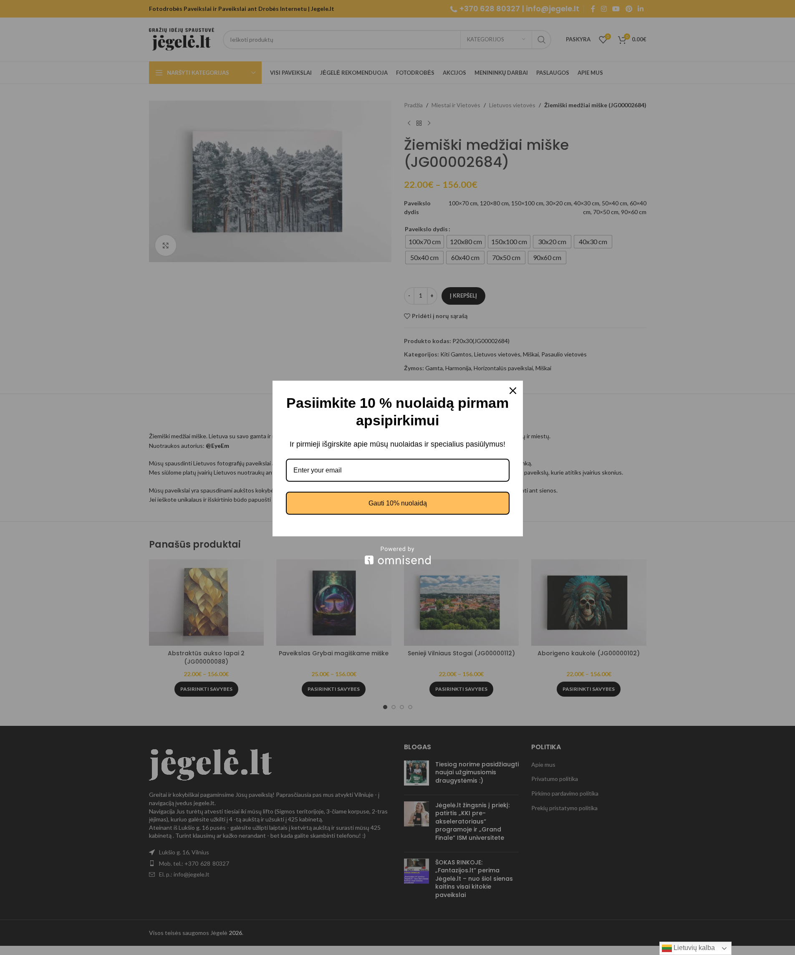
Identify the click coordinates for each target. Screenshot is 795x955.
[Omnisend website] (398, 555)
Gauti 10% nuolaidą (397, 503)
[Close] (513, 391)
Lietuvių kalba (693, 947)
